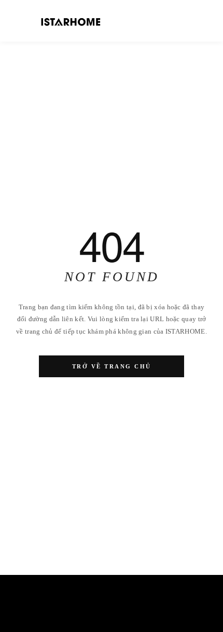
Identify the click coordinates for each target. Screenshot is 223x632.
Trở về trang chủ (111, 366)
